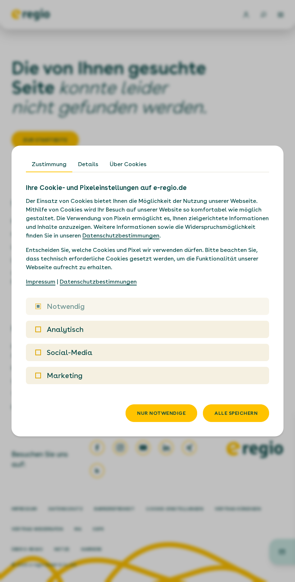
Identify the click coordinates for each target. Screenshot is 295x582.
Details (88, 164)
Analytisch (65, 329)
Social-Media (69, 352)
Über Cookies (128, 164)
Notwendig (66, 306)
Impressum (40, 281)
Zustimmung (49, 164)
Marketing (64, 375)
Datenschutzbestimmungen (120, 235)
